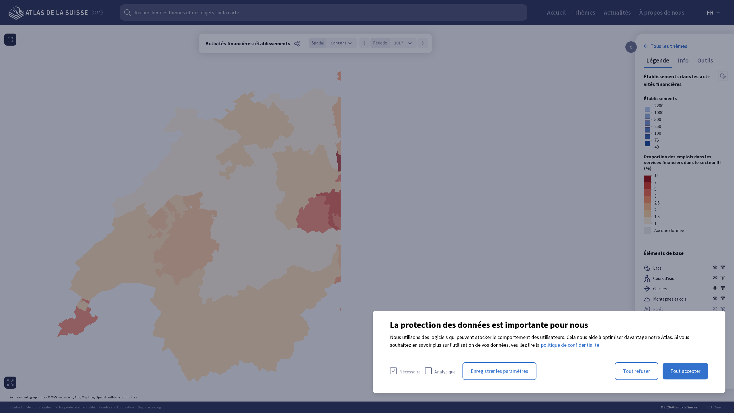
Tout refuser (636, 371)
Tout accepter (685, 371)
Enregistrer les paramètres (499, 371)
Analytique (445, 372)
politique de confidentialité (570, 345)
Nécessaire (410, 372)
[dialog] (549, 352)
